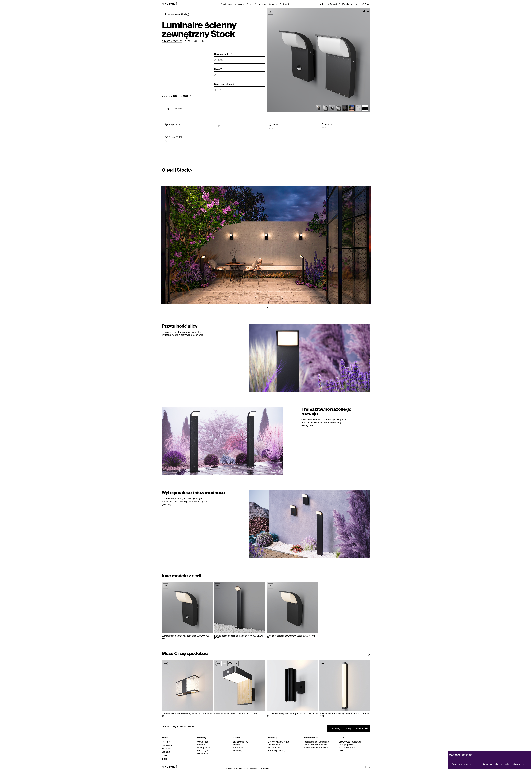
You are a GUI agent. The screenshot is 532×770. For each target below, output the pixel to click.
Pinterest (166, 748)
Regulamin (265, 768)
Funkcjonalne (203, 747)
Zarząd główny (346, 744)
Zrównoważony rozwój (279, 742)
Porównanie (203, 753)
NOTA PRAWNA (347, 747)
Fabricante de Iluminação (316, 742)
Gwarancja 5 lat (240, 750)
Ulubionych (202, 750)
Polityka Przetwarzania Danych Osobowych (241, 768)
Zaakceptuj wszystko (462, 764)
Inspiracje (239, 4)
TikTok (165, 759)
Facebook (167, 745)
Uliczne (201, 744)
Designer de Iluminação (315, 744)
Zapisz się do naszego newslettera (347, 728)
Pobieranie (284, 4)
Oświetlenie (226, 4)
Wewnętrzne (203, 742)
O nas (249, 4)
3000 (220, 60)
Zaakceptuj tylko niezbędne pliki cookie (502, 764)
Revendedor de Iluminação (317, 747)
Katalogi (237, 744)
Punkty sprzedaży (276, 750)
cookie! (469, 755)
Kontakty (273, 4)
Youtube (166, 752)
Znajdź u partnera (173, 108)
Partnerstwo (260, 4)
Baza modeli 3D (240, 742)
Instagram (167, 741)
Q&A (341, 750)
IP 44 (220, 90)
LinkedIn (166, 755)
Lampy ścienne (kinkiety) (177, 14)
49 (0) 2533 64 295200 (183, 726)
